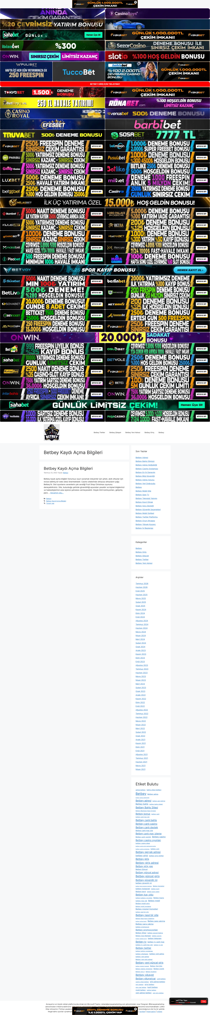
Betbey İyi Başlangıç (144, 528)
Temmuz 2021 (142, 758)
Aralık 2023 (141, 650)
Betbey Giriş (149, 432)
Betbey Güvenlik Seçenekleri (148, 509)
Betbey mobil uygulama (143, 906)
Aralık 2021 (140, 740)
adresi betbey (141, 790)
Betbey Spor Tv (142, 495)
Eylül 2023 (140, 661)
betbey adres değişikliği (142, 797)
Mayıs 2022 (141, 721)
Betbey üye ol (140, 971)
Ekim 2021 (140, 747)
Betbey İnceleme (151, 971)
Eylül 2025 (140, 591)
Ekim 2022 (140, 702)
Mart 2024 (140, 639)
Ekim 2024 (140, 613)
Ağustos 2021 (142, 754)
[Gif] (105, 202)
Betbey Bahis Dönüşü (145, 461)
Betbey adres (152, 794)
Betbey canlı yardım (143, 837)
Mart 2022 (140, 728)
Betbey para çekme (144, 924)
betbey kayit (155, 889)
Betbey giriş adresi (147, 862)
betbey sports (156, 936)
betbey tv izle (158, 945)
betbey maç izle (141, 901)
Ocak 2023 (140, 691)
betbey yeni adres (156, 954)
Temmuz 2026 (142, 583)
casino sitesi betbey (142, 982)
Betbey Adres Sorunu (145, 480)
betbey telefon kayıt (141, 938)
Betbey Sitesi (141, 933)
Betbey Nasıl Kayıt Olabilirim (145, 918)
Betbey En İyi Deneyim (145, 472)
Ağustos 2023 (142, 665)
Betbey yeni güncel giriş (149, 962)
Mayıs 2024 (141, 632)
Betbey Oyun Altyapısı (145, 521)
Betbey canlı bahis (146, 820)
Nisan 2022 (141, 725)
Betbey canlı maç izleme (149, 833)
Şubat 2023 (141, 688)
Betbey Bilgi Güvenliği (145, 476)
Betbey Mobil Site (143, 491)
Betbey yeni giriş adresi (144, 959)
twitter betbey (151, 990)
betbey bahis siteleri (156, 804)
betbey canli (155, 814)
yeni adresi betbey (144, 993)
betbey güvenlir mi (144, 883)
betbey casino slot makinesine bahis (146, 846)
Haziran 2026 (142, 587)
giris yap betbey (141, 987)
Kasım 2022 (141, 699)
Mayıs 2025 (141, 598)
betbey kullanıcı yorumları (144, 898)
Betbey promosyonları (147, 930)
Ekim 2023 (140, 658)
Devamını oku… (57, 493)
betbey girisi (142, 855)
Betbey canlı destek (147, 827)
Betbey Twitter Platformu (147, 517)
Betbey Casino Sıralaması (147, 469)
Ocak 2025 (140, 606)
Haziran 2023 (142, 673)
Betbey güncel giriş (148, 876)
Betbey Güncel (142, 869)
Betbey (161, 432)
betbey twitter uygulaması (144, 951)
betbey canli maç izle (142, 817)
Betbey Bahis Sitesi (147, 807)
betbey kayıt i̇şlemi (153, 891)
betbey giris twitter (156, 856)
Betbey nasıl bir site (147, 915)
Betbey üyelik (159, 969)
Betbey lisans (158, 898)
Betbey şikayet (145, 974)
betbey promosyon (142, 927)
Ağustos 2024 (142, 621)
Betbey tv (141, 941)
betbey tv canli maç (156, 942)
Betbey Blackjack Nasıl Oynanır (146, 811)
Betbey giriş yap (144, 866)
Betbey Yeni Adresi (132, 432)
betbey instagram (143, 889)
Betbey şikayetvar (146, 978)
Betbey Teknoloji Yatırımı (146, 498)
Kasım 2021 (141, 743)
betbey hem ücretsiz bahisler (144, 886)
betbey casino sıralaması (143, 849)
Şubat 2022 (141, 732)
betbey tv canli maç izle (144, 945)
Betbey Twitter (99, 432)
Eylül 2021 (140, 751)
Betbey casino (159, 837)
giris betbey (140, 984)
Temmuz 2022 (142, 714)
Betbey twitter (143, 948)
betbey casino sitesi (143, 843)
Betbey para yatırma (156, 921)
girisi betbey (149, 984)
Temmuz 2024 (142, 624)
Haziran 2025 (141, 595)
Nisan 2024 (141, 635)
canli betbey (161, 979)
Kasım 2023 (141, 654)
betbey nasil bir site (142, 912)
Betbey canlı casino (146, 823)
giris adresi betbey (157, 982)
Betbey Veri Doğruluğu (145, 483)
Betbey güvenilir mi (146, 880)
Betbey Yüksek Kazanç (146, 524)
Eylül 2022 (140, 706)
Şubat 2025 (141, 602)
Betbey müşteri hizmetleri (147, 909)
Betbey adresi (143, 800)
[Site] (52, 146)
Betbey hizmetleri (158, 886)
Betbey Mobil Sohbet (145, 513)
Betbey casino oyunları (148, 840)
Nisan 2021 (140, 769)
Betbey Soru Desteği (145, 506)
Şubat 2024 (141, 643)
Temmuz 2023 (142, 669)
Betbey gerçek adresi (148, 852)
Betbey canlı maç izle (144, 831)
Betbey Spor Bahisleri (143, 936)
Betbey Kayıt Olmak (144, 502)
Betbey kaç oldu (144, 894)
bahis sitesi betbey (154, 790)
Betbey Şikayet (115, 432)
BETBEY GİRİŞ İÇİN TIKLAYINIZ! (105, 84)
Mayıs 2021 (141, 766)
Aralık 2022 (141, 695)
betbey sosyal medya (155, 933)
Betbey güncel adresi (147, 872)
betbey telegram (154, 938)
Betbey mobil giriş (143, 903)
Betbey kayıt (141, 892)
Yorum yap (50, 503)
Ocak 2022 (140, 736)
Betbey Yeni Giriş (156, 966)
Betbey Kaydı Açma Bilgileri (68, 468)
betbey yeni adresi (142, 957)
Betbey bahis (142, 804)
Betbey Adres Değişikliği (146, 465)
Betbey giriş (142, 859)
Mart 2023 (140, 684)
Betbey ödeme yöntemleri (144, 969)
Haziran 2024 (142, 628)
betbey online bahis (141, 921)
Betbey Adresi (142, 457)
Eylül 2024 (140, 617)
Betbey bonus (143, 813)
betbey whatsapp (142, 954)
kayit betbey (152, 987)
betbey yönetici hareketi (142, 966)
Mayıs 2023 (141, 676)
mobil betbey (141, 990)
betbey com (155, 849)
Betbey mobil (154, 900)
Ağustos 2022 (142, 710)
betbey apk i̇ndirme (158, 801)
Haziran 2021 (141, 762)
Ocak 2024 (140, 647)
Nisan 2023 (141, 680)
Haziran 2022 (141, 717)
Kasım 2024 (141, 609)
